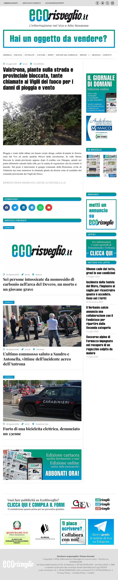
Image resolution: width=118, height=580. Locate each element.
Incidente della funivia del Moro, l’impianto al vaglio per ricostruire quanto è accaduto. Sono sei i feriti (100, 291)
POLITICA (18, 55)
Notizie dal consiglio (66, 55)
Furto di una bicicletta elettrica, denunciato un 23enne (41, 431)
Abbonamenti (11, 3)
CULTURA (41, 55)
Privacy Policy (63, 573)
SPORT (50, 55)
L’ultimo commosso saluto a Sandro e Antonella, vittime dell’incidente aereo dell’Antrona (37, 358)
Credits (91, 573)
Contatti (107, 55)
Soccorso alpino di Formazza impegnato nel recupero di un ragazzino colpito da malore (99, 345)
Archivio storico (32, 3)
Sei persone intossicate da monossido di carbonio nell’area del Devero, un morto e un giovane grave (40, 284)
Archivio (96, 55)
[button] (6, 207)
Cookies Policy (79, 573)
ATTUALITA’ (30, 55)
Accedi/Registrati (54, 3)
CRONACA (7, 55)
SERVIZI (83, 55)
